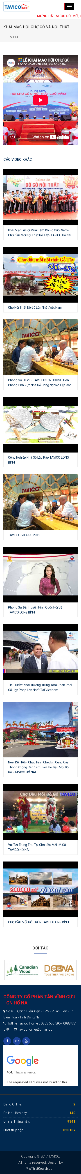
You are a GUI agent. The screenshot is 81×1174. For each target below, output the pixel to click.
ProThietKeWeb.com (40, 1168)
